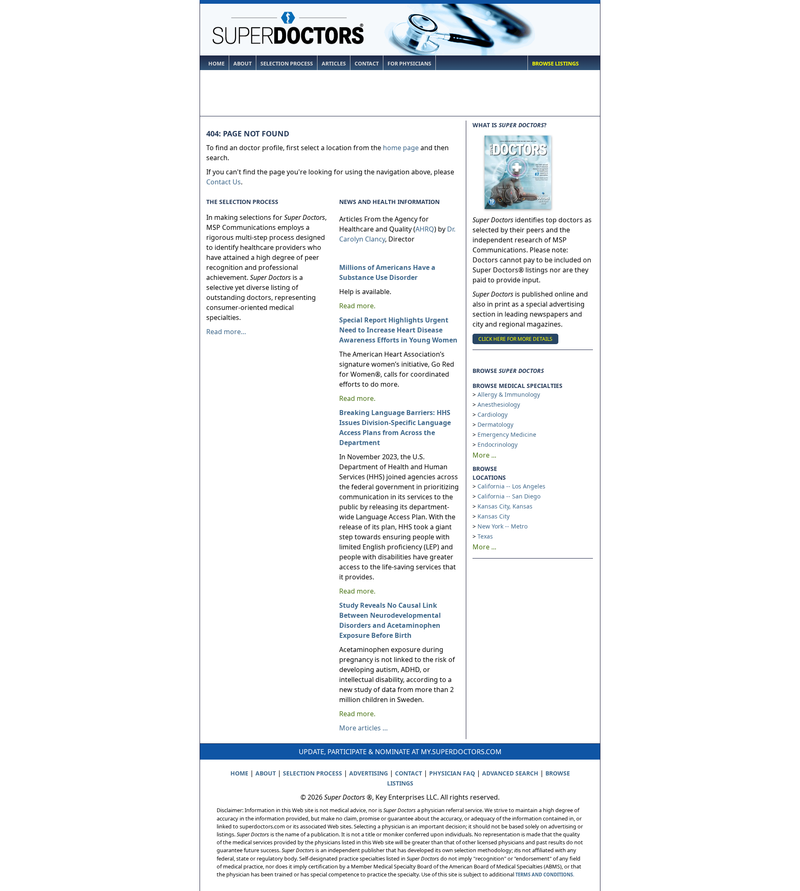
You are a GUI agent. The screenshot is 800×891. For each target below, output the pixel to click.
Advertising (368, 773)
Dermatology (495, 424)
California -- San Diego (509, 496)
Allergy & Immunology (509, 394)
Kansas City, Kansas (505, 506)
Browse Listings (555, 63)
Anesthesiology (499, 404)
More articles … (363, 727)
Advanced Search (510, 773)
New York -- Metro (503, 526)
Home (216, 63)
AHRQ (424, 229)
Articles (334, 63)
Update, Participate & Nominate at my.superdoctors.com (400, 751)
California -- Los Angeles (511, 486)
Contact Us (223, 181)
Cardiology (493, 414)
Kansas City (494, 516)
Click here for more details (515, 338)
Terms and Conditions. (544, 874)
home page (401, 147)
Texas (485, 536)
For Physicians (409, 63)
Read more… (226, 331)
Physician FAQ (452, 773)
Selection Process (286, 63)
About (242, 63)
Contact (367, 63)
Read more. (357, 305)
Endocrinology (498, 444)
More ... (484, 455)
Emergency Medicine (507, 434)
